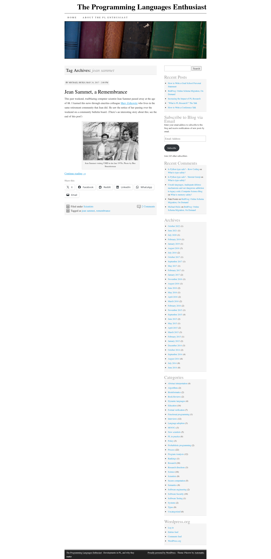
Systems (171, 502)
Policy (170, 440)
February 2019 (174, 239)
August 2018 (173, 248)
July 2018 (172, 252)
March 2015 (173, 332)
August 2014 (173, 358)
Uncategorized (174, 511)
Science (171, 471)
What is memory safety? (181, 194)
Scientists (88, 206)
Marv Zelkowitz (129, 103)
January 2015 (174, 340)
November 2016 (175, 279)
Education (172, 405)
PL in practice (174, 436)
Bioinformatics (174, 392)
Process (171, 449)
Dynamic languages (176, 400)
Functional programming (179, 414)
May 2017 (172, 265)
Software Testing (175, 498)
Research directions (176, 467)
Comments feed (175, 536)
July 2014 (172, 363)
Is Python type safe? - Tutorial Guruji (184, 176)
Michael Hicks (77, 82)
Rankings (172, 458)
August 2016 (173, 283)
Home (72, 17)
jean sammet (88, 210)
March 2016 (173, 301)
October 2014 (174, 349)
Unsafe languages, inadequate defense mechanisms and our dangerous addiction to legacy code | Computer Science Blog (186, 188)
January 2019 (174, 243)
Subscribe (171, 147)
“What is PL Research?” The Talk (182, 102)
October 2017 (174, 256)
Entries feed (173, 531)
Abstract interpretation (177, 383)
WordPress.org (174, 540)
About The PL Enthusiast (105, 17)
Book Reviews (174, 396)
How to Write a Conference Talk (182, 107)
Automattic (199, 552)
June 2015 (172, 318)
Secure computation (176, 480)
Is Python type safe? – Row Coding (183, 169)
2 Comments (148, 206)
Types (170, 507)
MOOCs (172, 427)
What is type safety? (176, 172)
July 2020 (172, 234)
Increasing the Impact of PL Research (184, 98)
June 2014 (172, 367)
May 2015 (172, 323)
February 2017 (174, 270)
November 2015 (175, 310)
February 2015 (174, 336)
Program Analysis (176, 454)
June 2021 (172, 230)
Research (172, 462)
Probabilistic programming (179, 445)
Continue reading (75, 173)
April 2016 (173, 296)
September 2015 (175, 314)
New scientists (174, 431)
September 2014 (175, 354)
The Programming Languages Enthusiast (141, 6)
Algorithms (173, 387)
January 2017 (174, 274)
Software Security (176, 493)
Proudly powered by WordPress (162, 552)
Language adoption (176, 423)
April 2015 (173, 327)
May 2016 (172, 292)
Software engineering (177, 489)
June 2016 (172, 287)
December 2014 (175, 345)
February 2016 (174, 305)
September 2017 (175, 261)
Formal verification (176, 409)
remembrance (103, 210)
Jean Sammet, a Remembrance (96, 91)
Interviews (172, 418)
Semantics (172, 484)
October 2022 (174, 226)
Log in (171, 527)
